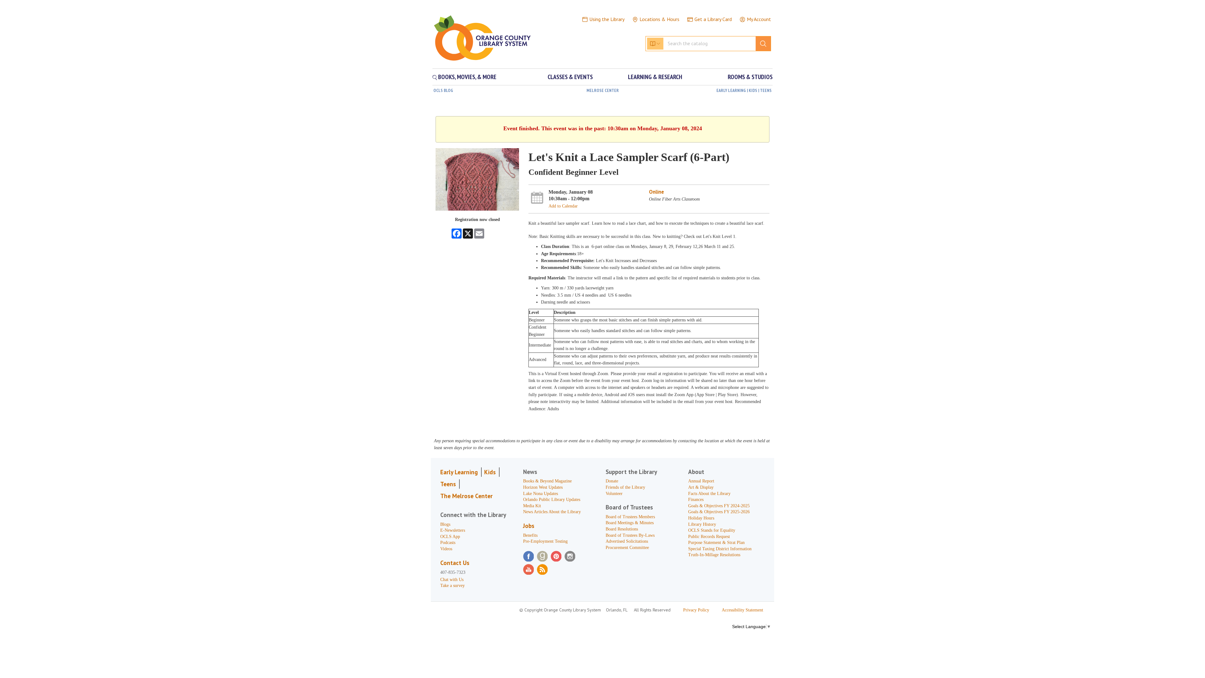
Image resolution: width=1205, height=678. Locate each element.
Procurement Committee (627, 547)
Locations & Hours (659, 19)
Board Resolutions (622, 529)
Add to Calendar (563, 206)
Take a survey (452, 585)
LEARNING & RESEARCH (655, 77)
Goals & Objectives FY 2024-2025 (719, 505)
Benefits (530, 535)
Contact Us (454, 563)
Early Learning (459, 472)
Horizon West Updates (543, 487)
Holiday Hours (701, 518)
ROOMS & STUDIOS (750, 77)
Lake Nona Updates (540, 493)
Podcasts (447, 542)
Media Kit (532, 505)
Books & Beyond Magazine (547, 481)
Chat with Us (451, 579)
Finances (696, 499)
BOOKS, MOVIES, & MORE (466, 77)
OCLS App (450, 536)
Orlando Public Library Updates (551, 499)
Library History (702, 524)
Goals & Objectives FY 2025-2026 (719, 511)
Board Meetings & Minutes (630, 522)
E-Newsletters (452, 530)
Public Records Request (709, 536)
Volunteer (614, 493)
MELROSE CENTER (602, 90)
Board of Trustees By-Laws (630, 535)
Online (656, 191)
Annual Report (701, 481)
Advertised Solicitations (627, 541)
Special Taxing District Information (720, 548)
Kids (490, 472)
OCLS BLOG (443, 90)
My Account (759, 19)
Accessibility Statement (742, 610)
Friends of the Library (625, 487)
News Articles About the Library (552, 511)
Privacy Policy (696, 610)
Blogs (445, 524)
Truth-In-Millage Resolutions (714, 554)
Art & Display (701, 487)
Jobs (528, 526)
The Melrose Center (466, 496)
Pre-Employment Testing (545, 541)
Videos (446, 548)
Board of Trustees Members (630, 516)
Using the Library (606, 19)
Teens (448, 484)
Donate (612, 481)
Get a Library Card (713, 19)
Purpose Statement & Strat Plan (716, 542)
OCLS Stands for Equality (711, 530)
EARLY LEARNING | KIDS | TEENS (744, 90)
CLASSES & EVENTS (570, 77)
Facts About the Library (709, 493)
